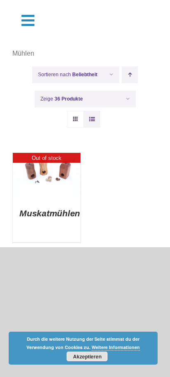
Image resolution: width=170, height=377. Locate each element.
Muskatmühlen (49, 213)
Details (46, 176)
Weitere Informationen (116, 347)
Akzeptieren (87, 356)
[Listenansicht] (92, 119)
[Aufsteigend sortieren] (130, 74)
